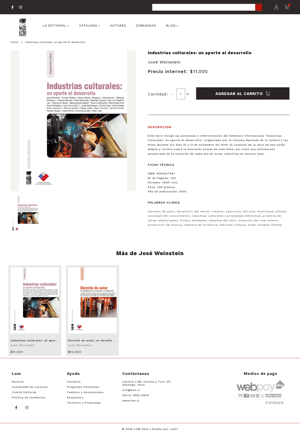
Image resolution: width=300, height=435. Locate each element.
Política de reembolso (29, 397)
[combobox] (207, 7)
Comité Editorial (24, 392)
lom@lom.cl (131, 390)
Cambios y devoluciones (85, 392)
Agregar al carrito (239, 93)
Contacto (74, 381)
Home (14, 42)
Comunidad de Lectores (30, 386)
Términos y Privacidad (84, 402)
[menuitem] (56, 25)
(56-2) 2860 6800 (135, 395)
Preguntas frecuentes (83, 386)
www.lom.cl (131, 400)
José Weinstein (164, 62)
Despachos (75, 397)
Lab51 (174, 429)
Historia (18, 381)
